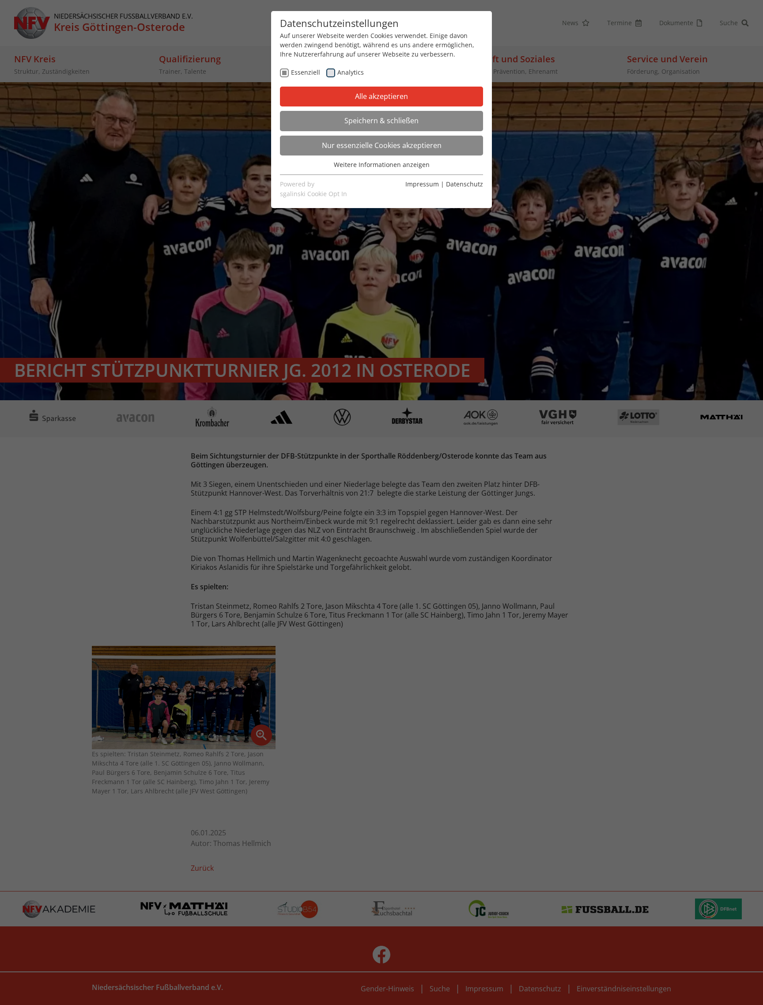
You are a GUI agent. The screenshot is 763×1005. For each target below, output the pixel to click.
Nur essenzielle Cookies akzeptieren (382, 145)
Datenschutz (464, 184)
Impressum (422, 184)
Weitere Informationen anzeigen (382, 164)
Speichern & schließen (381, 120)
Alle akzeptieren (381, 96)
